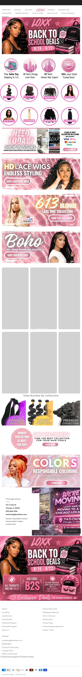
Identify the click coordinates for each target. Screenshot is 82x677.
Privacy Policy (48, 623)
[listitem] (41, 2)
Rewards (5, 16)
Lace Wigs (28, 10)
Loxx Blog (5, 612)
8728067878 (6, 644)
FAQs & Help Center (50, 609)
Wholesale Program (9, 626)
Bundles (17, 10)
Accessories (7, 13)
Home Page (6, 10)
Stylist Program (67, 13)
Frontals (51, 10)
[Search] (79, 20)
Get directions (72, 531)
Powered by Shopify (8, 674)
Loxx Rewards (7, 619)
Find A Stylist (52, 13)
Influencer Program (9, 623)
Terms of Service (49, 616)
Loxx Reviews (7, 616)
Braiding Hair (64, 10)
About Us (5, 630)
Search (4, 609)
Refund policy (48, 619)
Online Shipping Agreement (53, 626)
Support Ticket (48, 630)
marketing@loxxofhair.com (12, 640)
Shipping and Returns (51, 612)
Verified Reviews (22, 13)
